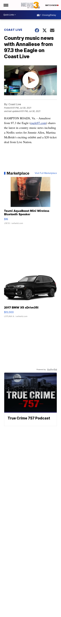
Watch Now (51, 5)
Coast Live (13, 29)
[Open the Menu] (6, 5)
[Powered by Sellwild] (52, 369)
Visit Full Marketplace (46, 173)
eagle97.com (38, 123)
